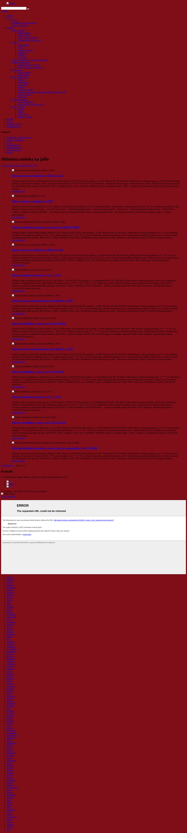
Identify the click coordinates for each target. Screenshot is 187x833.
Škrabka (21, 87)
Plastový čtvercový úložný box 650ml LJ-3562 (38, 175)
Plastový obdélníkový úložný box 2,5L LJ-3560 (38, 323)
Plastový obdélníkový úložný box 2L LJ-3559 (37, 371)
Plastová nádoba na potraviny (30, 67)
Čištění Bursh (23, 45)
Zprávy (10, 122)
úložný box (22, 114)
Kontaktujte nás (13, 127)
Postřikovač (23, 52)
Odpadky (22, 55)
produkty (10, 28)
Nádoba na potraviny (21, 62)
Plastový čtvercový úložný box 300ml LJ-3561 (38, 250)
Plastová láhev (24, 35)
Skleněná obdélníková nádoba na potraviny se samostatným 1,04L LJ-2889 (54, 448)
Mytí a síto (22, 97)
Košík (20, 112)
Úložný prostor (24, 94)
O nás (9, 18)
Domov (10, 15)
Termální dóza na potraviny (29, 40)
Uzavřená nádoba (25, 90)
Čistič (14, 43)
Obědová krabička (20, 99)
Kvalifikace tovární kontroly (24, 23)
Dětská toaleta (24, 75)
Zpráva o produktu (20, 25)
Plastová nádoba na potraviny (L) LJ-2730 (36, 275)
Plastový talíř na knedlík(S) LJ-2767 (32, 201)
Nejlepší (10, 119)
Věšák (20, 48)
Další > (10, 465)
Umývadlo (22, 57)
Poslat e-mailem (8, 496)
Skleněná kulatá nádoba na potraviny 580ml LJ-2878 (42, 349)
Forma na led (23, 82)
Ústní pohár (23, 85)
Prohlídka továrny (14, 147)
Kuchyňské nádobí (20, 77)
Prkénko (21, 80)
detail (22, 191)
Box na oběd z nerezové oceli (30, 104)
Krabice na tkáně (25, 117)
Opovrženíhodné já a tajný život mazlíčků (30, 60)
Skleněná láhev (24, 33)
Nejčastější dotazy (14, 124)
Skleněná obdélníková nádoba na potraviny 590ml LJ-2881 (45, 227)
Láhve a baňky (18, 30)
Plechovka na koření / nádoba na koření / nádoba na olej (42, 92)
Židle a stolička (24, 72)
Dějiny (15, 20)
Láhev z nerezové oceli (28, 38)
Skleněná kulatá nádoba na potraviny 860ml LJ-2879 (42, 300)
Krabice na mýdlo (25, 50)
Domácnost (17, 70)
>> (14, 465)
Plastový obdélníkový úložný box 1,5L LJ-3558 (38, 422)
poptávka (16, 191)
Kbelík (20, 109)
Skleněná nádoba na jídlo (28, 65)
